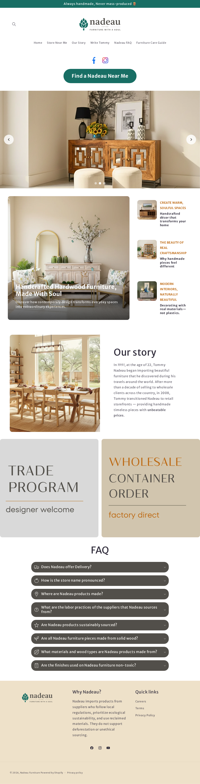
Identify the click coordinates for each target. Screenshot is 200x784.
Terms (139, 708)
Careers (140, 701)
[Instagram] (105, 61)
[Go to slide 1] (96, 183)
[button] (14, 24)
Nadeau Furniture (30, 772)
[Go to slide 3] (104, 183)
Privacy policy (75, 772)
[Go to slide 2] (100, 183)
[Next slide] (191, 139)
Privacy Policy (145, 715)
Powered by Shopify (52, 772)
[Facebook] (93, 61)
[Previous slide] (9, 139)
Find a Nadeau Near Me (100, 76)
